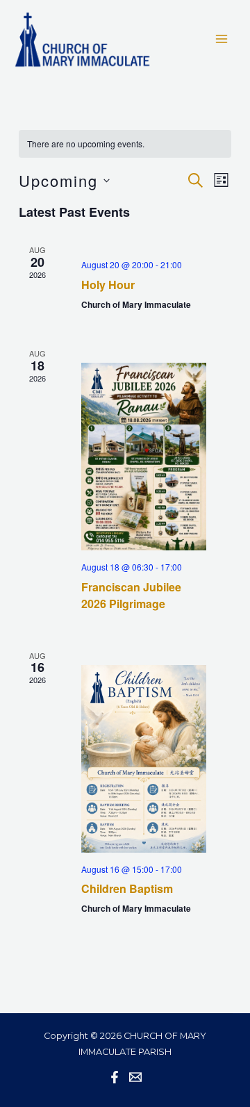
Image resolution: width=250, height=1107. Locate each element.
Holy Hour (108, 285)
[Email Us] (135, 1077)
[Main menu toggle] (221, 39)
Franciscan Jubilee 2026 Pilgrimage (131, 595)
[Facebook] (114, 1077)
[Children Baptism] (143, 759)
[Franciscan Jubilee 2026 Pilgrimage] (143, 456)
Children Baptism (127, 888)
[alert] (125, 144)
